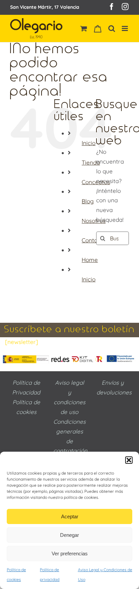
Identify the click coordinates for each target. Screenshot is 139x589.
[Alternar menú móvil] (125, 28)
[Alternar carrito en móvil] (83, 28)
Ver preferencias (70, 553)
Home (90, 259)
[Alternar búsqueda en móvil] (111, 28)
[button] (129, 460)
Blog (88, 201)
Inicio (88, 142)
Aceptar (69, 516)
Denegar (69, 535)
